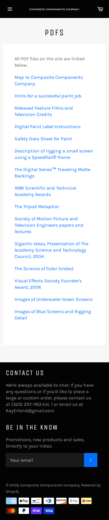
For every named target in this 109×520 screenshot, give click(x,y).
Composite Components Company (50, 485)
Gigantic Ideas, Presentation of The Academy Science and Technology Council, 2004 (51, 250)
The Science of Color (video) (45, 268)
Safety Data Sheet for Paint (43, 138)
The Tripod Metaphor (37, 206)
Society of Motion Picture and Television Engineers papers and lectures (49, 225)
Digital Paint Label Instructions (48, 126)
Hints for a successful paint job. (48, 96)
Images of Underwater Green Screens (53, 299)
